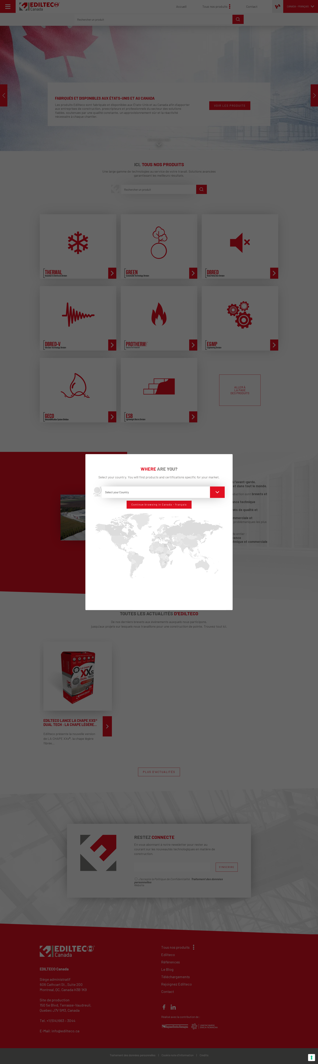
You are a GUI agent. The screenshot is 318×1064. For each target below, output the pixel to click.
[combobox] (163, 492)
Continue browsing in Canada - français (159, 504)
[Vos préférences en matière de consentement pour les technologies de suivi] (311, 1057)
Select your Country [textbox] (117, 492)
